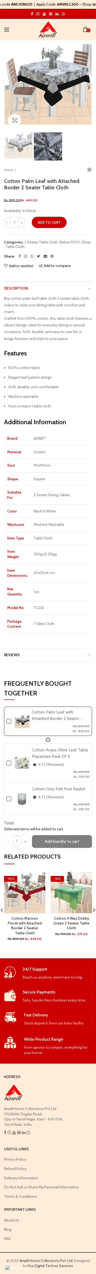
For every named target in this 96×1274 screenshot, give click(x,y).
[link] (22, 721)
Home (9, 170)
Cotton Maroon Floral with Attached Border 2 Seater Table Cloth (25, 925)
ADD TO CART (49, 222)
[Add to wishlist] (38, 879)
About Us (11, 1220)
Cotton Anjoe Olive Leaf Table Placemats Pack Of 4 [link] (60, 753)
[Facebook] (19, 256)
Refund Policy (15, 1168)
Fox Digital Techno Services (50, 1265)
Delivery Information (21, 1178)
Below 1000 (70, 242)
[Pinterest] (52, 256)
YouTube (44, 13)
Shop (86, 242)
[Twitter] (38, 256)
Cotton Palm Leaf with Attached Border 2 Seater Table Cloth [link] (55, 716)
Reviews (12, 654)
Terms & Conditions (20, 1196)
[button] (8, 841)
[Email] (45, 256)
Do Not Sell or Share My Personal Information (41, 1187)
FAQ (7, 1238)
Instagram (32, 13)
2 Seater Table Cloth (41, 242)
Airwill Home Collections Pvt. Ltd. (46, 1260)
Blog (7, 1229)
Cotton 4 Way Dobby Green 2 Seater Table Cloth (71, 923)
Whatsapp (63, 13)
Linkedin (57, 13)
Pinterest (50, 13)
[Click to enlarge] (14, 120)
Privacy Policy (15, 1159)
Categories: (13, 242)
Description (16, 288)
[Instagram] (25, 256)
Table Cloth (15, 247)
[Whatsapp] (32, 256)
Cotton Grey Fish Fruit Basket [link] (59, 788)
